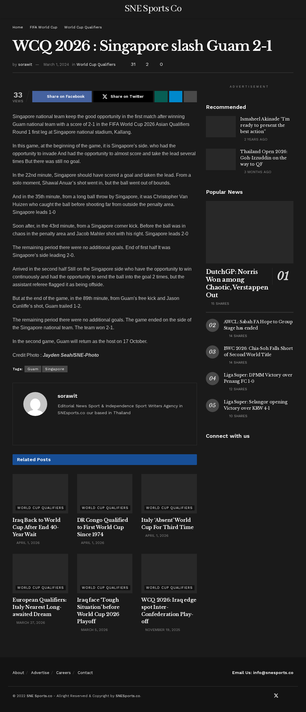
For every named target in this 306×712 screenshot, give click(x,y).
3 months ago (257, 172)
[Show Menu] (15, 9)
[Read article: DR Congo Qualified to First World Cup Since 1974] (105, 494)
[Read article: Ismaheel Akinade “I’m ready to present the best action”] (221, 127)
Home (18, 27)
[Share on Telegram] (175, 96)
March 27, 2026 (30, 622)
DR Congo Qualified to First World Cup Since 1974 (102, 527)
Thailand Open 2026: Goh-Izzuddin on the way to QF (263, 158)
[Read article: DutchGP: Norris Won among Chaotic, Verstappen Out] (249, 232)
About (18, 672)
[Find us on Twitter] (276, 696)
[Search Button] (290, 9)
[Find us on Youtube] (284, 696)
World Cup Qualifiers (83, 27)
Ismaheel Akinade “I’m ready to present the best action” (265, 125)
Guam (32, 369)
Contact (85, 672)
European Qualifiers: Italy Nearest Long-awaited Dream (40, 607)
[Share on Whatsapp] (161, 96)
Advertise (40, 672)
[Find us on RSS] (291, 696)
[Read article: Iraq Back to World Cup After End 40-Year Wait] (40, 494)
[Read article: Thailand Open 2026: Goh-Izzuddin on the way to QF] (221, 159)
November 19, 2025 (162, 630)
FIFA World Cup (43, 27)
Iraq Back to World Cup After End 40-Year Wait (36, 527)
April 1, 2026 (27, 543)
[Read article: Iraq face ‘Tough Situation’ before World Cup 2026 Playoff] (105, 574)
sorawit (25, 64)
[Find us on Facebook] (268, 696)
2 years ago (255, 139)
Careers (63, 672)
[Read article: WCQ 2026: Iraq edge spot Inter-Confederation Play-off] (169, 574)
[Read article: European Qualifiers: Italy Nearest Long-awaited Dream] (40, 574)
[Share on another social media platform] (190, 96)
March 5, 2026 (94, 630)
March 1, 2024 (56, 64)
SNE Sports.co (39, 696)
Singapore (55, 369)
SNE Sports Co (153, 9)
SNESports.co (128, 696)
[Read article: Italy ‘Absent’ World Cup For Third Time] (169, 494)
